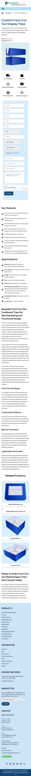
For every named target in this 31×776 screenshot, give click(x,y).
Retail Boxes (5, 624)
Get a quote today (12, 595)
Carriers (4, 615)
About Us (4, 649)
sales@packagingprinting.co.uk (11, 753)
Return (4, 666)
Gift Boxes (4, 627)
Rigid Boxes (5, 629)
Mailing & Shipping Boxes (9, 612)
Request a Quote (6, 750)
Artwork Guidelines (7, 661)
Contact (4, 748)
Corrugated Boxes (7, 636)
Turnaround (5, 663)
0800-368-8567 (8, 715)
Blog (3, 651)
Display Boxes (6, 622)
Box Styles (8, 13)
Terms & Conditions (7, 656)
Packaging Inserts (7, 619)
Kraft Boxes (5, 639)
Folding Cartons (6, 617)
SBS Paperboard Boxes (8, 631)
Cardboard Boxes (6, 634)
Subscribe (5, 703)
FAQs (3, 659)
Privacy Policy (6, 654)
